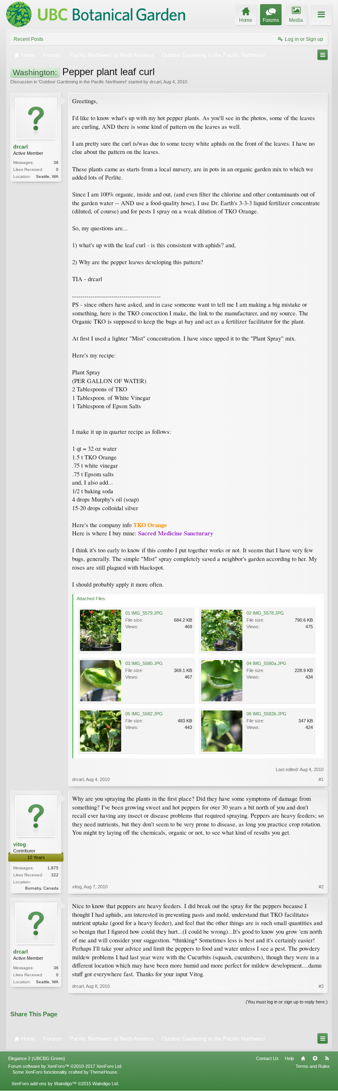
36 (56, 162)
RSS (327, 1058)
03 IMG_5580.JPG (144, 663)
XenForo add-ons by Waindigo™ (44, 1083)
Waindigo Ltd (105, 1083)
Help (289, 1058)
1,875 (53, 868)
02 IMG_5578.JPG (265, 613)
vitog (19, 844)
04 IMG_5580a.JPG (266, 663)
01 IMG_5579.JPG (144, 613)
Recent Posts (28, 39)
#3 (321, 986)
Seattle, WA (47, 176)
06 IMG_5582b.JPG (266, 713)
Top (315, 1058)
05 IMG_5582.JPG (144, 713)
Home (303, 1058)
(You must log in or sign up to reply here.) (287, 1001)
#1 (321, 779)
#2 (321, 886)
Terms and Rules (313, 1066)
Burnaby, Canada (42, 888)
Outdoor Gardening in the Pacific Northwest (82, 81)
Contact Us (267, 1058)
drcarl (155, 81)
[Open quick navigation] (322, 55)
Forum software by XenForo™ (65, 1066)
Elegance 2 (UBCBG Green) (36, 1058)
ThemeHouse (103, 1072)
